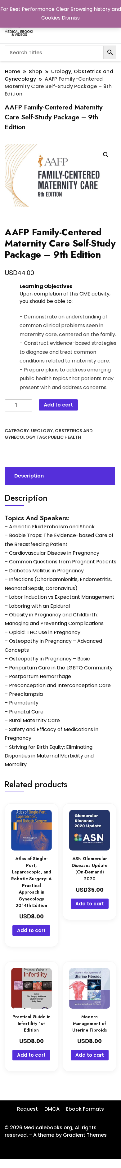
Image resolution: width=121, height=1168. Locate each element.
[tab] (59, 476)
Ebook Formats (85, 1108)
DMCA (52, 1108)
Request (27, 1108)
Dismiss (71, 17)
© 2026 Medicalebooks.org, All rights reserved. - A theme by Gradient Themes (56, 1131)
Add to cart (58, 404)
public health (64, 437)
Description (29, 475)
